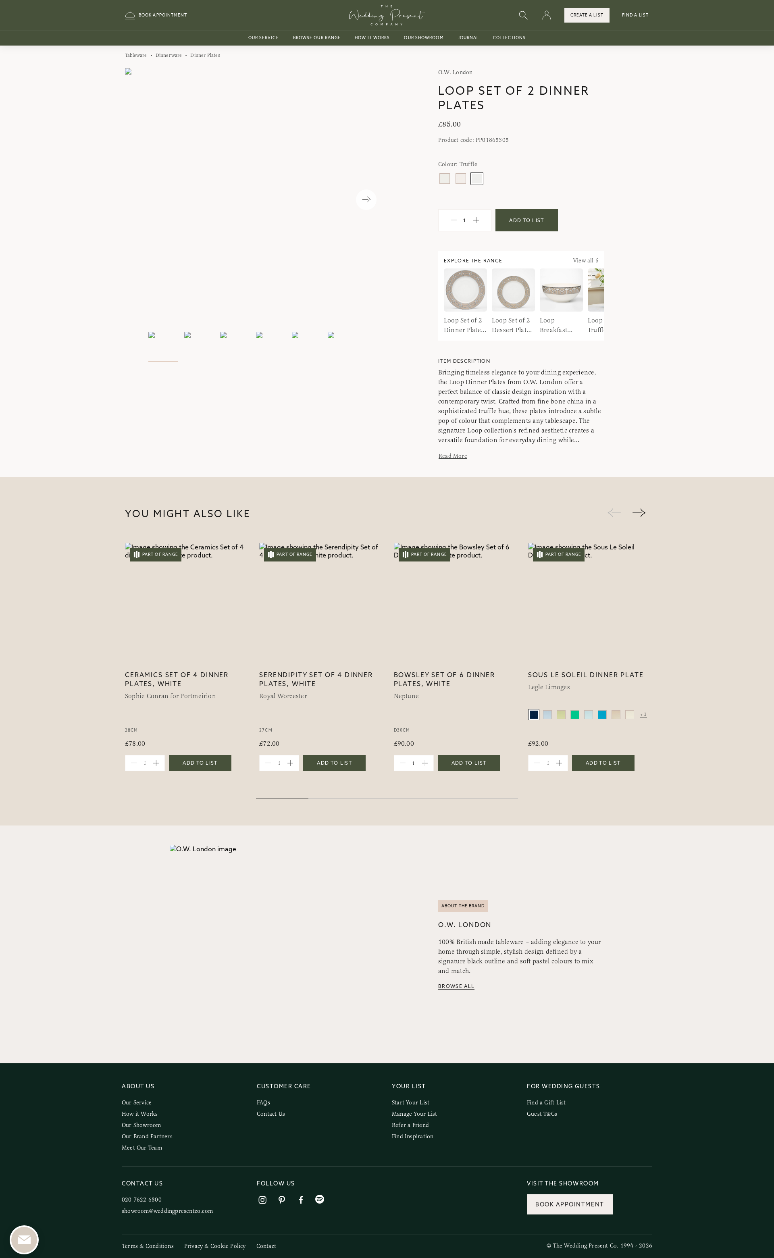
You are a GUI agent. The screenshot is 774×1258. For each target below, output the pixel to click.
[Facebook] (301, 1200)
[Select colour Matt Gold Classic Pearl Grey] (616, 714)
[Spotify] (320, 1199)
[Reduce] (454, 220)
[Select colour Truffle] (476, 178)
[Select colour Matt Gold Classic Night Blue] (533, 714)
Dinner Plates (205, 55)
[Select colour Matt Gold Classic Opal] (588, 714)
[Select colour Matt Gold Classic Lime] (574, 714)
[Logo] (387, 15)
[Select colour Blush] (444, 178)
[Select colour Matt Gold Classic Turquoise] (602, 714)
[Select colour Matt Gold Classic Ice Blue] (547, 714)
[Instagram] (262, 1200)
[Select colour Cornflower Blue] (460, 178)
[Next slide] (366, 199)
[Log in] (546, 15)
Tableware (136, 55)
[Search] (523, 15)
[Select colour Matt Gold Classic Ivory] (629, 714)
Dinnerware (169, 55)
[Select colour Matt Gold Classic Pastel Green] (561, 714)
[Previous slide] (139, 199)
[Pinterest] (281, 1200)
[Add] (476, 220)
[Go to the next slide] (638, 513)
